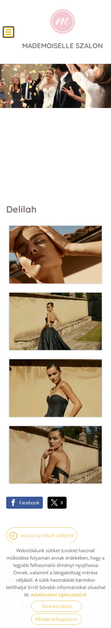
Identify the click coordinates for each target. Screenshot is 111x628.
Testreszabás (56, 606)
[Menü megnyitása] (8, 32)
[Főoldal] (62, 21)
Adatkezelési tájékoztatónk (59, 594)
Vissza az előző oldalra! (47, 535)
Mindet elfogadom (56, 619)
